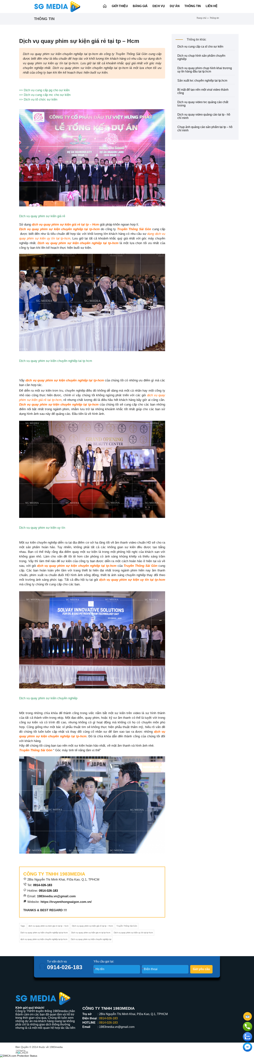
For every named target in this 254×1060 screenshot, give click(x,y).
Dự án (175, 6)
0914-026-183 (42, 885)
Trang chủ (201, 18)
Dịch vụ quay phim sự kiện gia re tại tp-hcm (90, 932)
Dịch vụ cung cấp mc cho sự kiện (47, 95)
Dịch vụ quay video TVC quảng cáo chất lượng (202, 104)
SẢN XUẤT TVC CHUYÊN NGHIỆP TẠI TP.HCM (202, 80)
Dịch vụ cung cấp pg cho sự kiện (47, 90)
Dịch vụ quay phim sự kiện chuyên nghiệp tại (91, 939)
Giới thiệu (120, 6)
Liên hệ (212, 6)
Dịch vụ (158, 6)
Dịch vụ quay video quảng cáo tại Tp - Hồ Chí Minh (203, 116)
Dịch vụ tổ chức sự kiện (40, 99)
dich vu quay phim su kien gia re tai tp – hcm (48, 926)
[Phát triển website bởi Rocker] (21, 1051)
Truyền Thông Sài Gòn (126, 926)
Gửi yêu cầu (201, 969)
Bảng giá (140, 6)
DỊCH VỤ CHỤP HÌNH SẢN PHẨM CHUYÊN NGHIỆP (201, 57)
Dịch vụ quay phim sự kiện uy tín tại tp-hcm (133, 932)
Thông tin (192, 6)
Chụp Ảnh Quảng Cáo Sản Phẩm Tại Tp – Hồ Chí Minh (204, 128)
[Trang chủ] (104, 6)
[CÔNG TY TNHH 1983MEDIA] (57, 6)
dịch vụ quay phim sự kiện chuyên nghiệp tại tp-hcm (43, 939)
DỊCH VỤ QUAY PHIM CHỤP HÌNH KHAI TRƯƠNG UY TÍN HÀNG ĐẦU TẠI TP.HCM (204, 70)
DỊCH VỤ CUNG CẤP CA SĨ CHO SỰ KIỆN (200, 46)
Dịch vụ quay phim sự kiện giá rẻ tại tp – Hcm (92, 926)
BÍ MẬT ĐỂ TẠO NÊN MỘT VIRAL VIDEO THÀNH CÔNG (203, 91)
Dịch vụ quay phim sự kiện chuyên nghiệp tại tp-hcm (44, 932)
